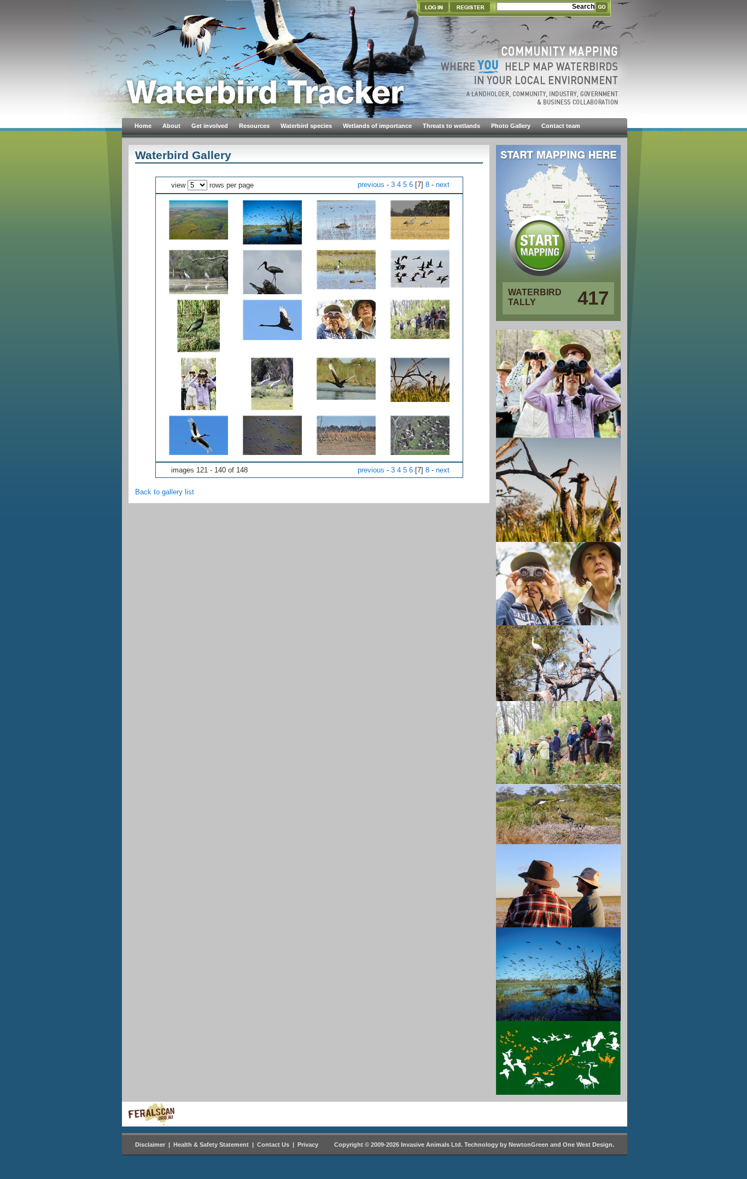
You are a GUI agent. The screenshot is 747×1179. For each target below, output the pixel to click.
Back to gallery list (164, 492)
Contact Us (273, 1144)
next (443, 184)
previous (371, 184)
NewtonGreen (528, 1144)
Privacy (307, 1144)
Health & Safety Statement (211, 1144)
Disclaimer (150, 1144)
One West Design (587, 1144)
